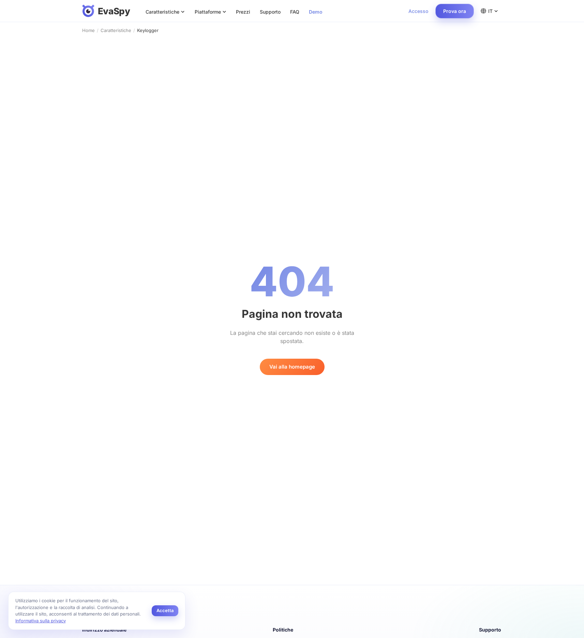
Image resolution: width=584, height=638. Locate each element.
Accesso (418, 11)
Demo (316, 12)
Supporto (270, 12)
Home (88, 30)
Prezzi (243, 12)
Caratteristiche (116, 30)
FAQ (294, 12)
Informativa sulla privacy (40, 620)
